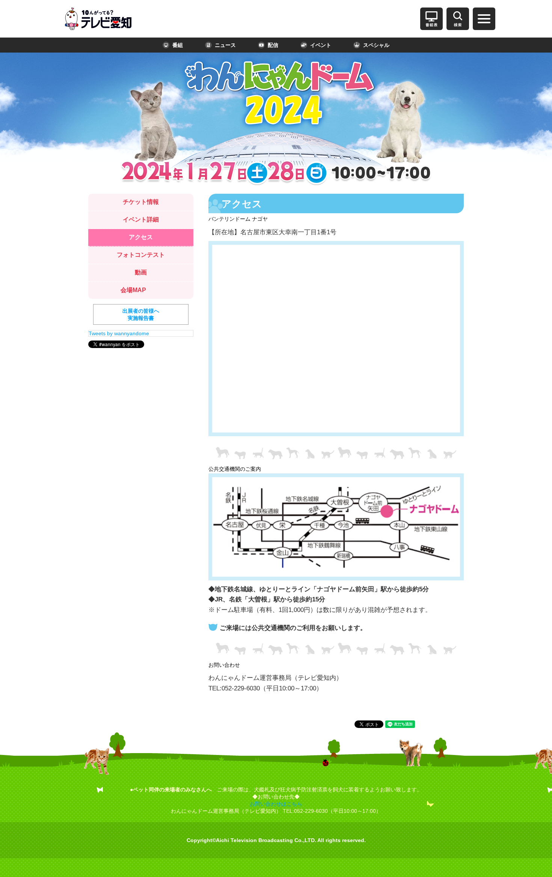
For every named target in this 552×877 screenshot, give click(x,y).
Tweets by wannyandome (119, 333)
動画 (141, 272)
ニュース (225, 45)
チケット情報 (141, 202)
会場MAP (133, 290)
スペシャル (376, 45)
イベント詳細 (141, 219)
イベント (320, 45)
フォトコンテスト (141, 255)
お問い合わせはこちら (276, 804)
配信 (273, 45)
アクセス (141, 237)
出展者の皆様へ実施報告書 (140, 314)
